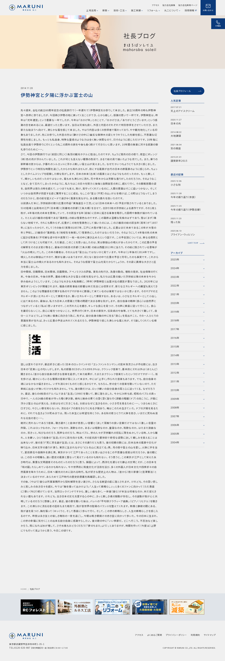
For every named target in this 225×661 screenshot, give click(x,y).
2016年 (175, 338)
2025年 (175, 259)
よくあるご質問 (154, 635)
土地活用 (91, 10)
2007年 (175, 416)
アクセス (155, 5)
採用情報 (189, 10)
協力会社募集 (168, 5)
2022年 (175, 285)
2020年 (175, 303)
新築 (104, 10)
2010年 (175, 390)
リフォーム (152, 10)
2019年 (175, 311)
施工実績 (136, 10)
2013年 (175, 364)
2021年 (175, 294)
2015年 (175, 346)
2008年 (175, 407)
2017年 (175, 329)
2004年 (175, 442)
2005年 (175, 433)
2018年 (175, 320)
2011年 (175, 381)
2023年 (175, 277)
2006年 (175, 425)
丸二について (171, 10)
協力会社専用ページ (187, 5)
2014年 (175, 355)
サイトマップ (210, 635)
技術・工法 (119, 10)
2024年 (175, 268)
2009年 (175, 399)
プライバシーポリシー (176, 635)
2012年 (175, 372)
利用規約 (195, 635)
